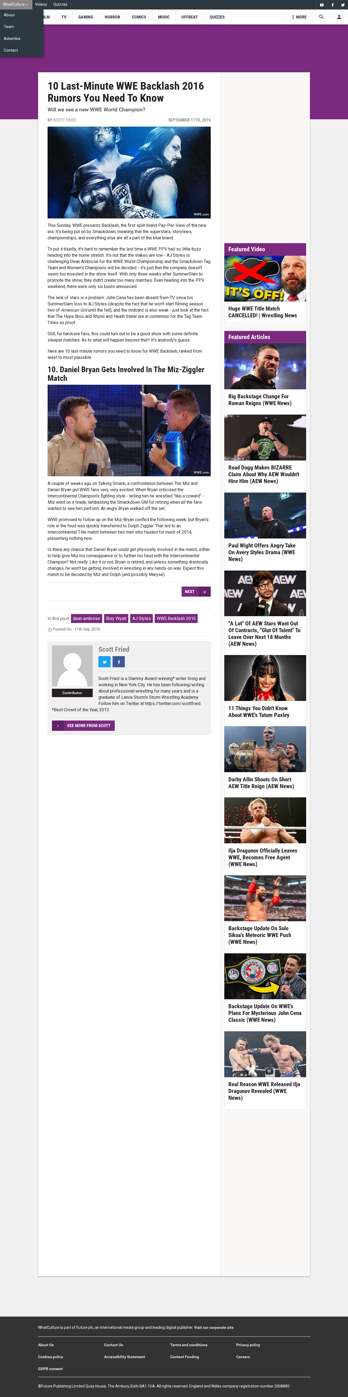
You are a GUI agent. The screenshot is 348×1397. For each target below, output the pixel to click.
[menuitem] (16, 5)
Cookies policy (50, 1357)
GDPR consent (50, 1369)
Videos (41, 4)
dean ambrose (86, 618)
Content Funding (184, 1357)
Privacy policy (248, 1345)
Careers (243, 1357)
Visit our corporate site (214, 1327)
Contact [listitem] (11, 50)
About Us (46, 1345)
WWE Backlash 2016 (176, 618)
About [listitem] (9, 15)
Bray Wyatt (116, 618)
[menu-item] (45, 17)
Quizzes (60, 4)
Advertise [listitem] (12, 38)
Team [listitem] (9, 26)
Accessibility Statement (124, 1357)
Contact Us (113, 1345)
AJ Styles (141, 618)
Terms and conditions (188, 1345)
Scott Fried (64, 120)
